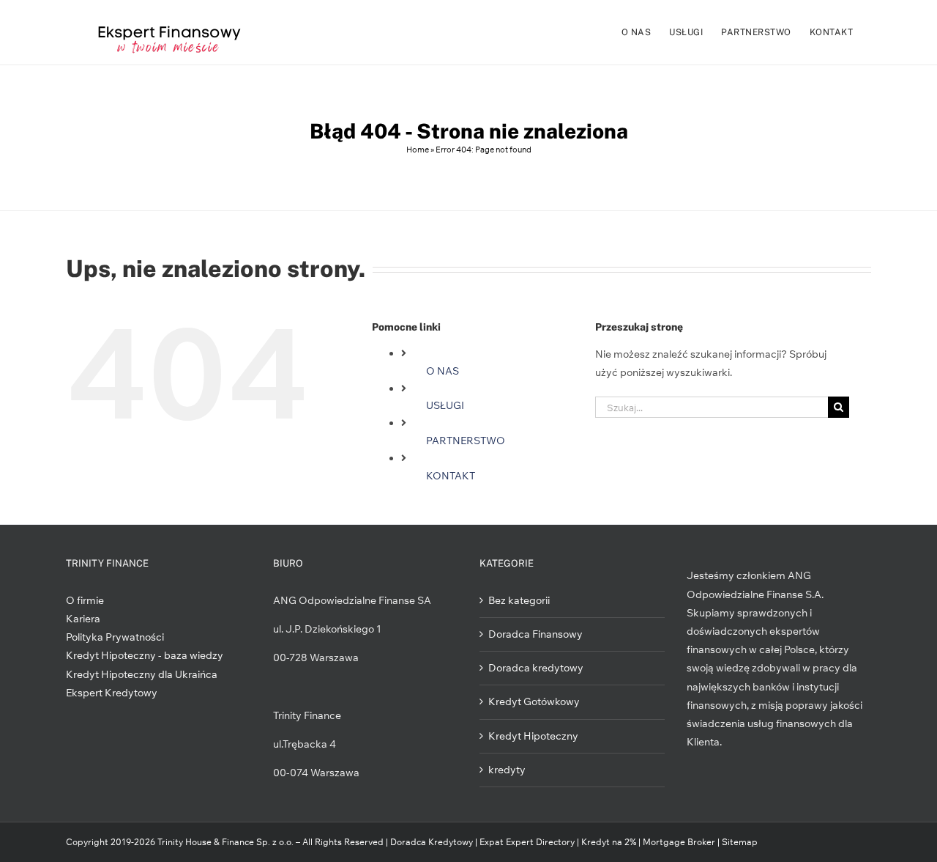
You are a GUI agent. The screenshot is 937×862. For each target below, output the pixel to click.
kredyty (507, 769)
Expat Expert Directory (528, 841)
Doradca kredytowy (535, 667)
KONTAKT (450, 475)
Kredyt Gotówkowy (534, 701)
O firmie (85, 600)
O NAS (442, 370)
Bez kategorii (519, 600)
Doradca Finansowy (535, 634)
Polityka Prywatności (115, 637)
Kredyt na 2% (608, 841)
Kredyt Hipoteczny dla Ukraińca (141, 674)
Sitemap (740, 841)
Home (417, 149)
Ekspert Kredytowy (111, 692)
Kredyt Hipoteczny (533, 736)
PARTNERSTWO (465, 440)
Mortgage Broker (679, 841)
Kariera (83, 618)
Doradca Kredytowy (431, 841)
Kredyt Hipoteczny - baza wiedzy (144, 655)
